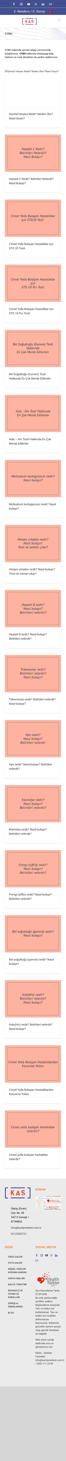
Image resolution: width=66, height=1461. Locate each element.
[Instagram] (41, 1255)
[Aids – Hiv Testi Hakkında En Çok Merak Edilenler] (33, 413)
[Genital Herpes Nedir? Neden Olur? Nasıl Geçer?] (33, 88)
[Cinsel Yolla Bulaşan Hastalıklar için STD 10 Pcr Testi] (33, 283)
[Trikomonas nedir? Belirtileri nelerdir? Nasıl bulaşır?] (33, 673)
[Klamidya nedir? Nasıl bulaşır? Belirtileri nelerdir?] (33, 803)
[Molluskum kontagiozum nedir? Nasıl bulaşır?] (33, 478)
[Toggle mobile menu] (59, 20)
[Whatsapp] (51, 1255)
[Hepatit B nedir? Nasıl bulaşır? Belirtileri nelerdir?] (33, 608)
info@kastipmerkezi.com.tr (21, 1227)
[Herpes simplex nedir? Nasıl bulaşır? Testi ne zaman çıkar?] (33, 543)
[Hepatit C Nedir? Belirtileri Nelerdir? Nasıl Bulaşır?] (33, 153)
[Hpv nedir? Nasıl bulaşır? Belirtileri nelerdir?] (33, 738)
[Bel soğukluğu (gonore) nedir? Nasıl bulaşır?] (33, 933)
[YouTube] (46, 1255)
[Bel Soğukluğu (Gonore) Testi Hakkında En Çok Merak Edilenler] (33, 348)
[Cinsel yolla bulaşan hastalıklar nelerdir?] (33, 1129)
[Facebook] (36, 1255)
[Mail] (36, 1260)
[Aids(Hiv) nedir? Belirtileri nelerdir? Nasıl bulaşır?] (33, 998)
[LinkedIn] (56, 1255)
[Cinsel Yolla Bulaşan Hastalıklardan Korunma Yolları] (33, 1064)
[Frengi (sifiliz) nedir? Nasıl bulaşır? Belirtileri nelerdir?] (33, 868)
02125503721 (19, 1233)
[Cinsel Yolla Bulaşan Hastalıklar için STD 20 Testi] (33, 218)
